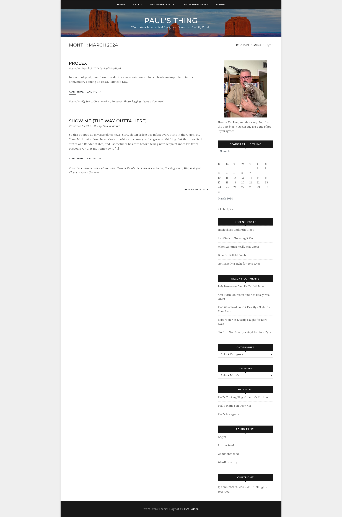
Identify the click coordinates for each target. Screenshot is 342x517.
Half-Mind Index (196, 4)
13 (242, 178)
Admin (220, 4)
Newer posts (194, 189)
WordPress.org (227, 462)
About (137, 4)
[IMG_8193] (245, 88)
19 (235, 182)
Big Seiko (86, 101)
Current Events (125, 168)
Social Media (155, 168)
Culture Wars (107, 168)
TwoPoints (191, 509)
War (186, 168)
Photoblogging (132, 101)
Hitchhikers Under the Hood (236, 229)
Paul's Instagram (228, 414)
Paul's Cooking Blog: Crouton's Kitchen (243, 397)
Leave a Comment (153, 101)
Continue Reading (83, 91)
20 (242, 182)
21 (250, 182)
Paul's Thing (171, 20)
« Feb (221, 209)
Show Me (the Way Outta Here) (108, 120)
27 (242, 187)
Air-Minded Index (163, 4)
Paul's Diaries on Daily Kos (234, 405)
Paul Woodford (112, 68)
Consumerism (101, 101)
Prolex (78, 63)
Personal (117, 101)
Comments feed (228, 453)
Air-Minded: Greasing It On (235, 238)
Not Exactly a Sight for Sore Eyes (239, 263)
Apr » (230, 209)
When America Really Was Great (238, 246)
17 (219, 182)
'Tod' (221, 332)
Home (121, 4)
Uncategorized (173, 168)
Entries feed (226, 445)
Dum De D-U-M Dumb (232, 255)
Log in (222, 437)
